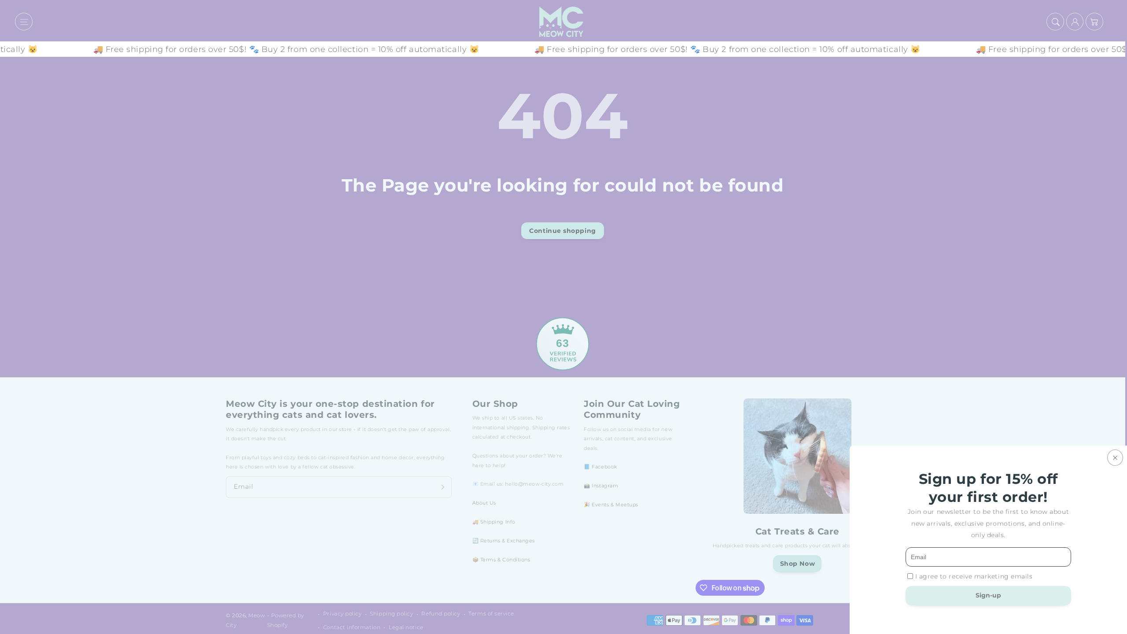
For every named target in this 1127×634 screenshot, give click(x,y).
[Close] (1115, 458)
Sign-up (988, 595)
